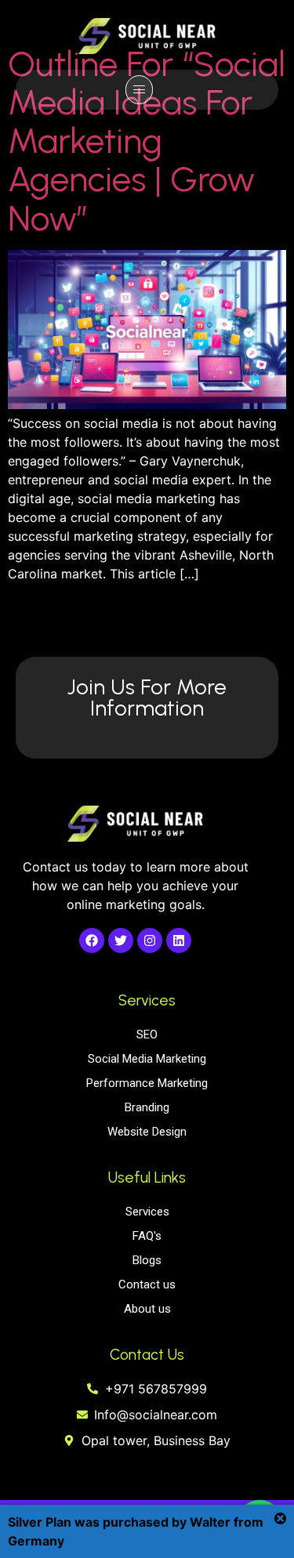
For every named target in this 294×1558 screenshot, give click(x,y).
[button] (138, 89)
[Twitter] (120, 940)
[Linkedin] (178, 940)
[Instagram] (149, 940)
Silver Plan (39, 1522)
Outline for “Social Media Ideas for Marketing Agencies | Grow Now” (146, 140)
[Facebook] (91, 940)
